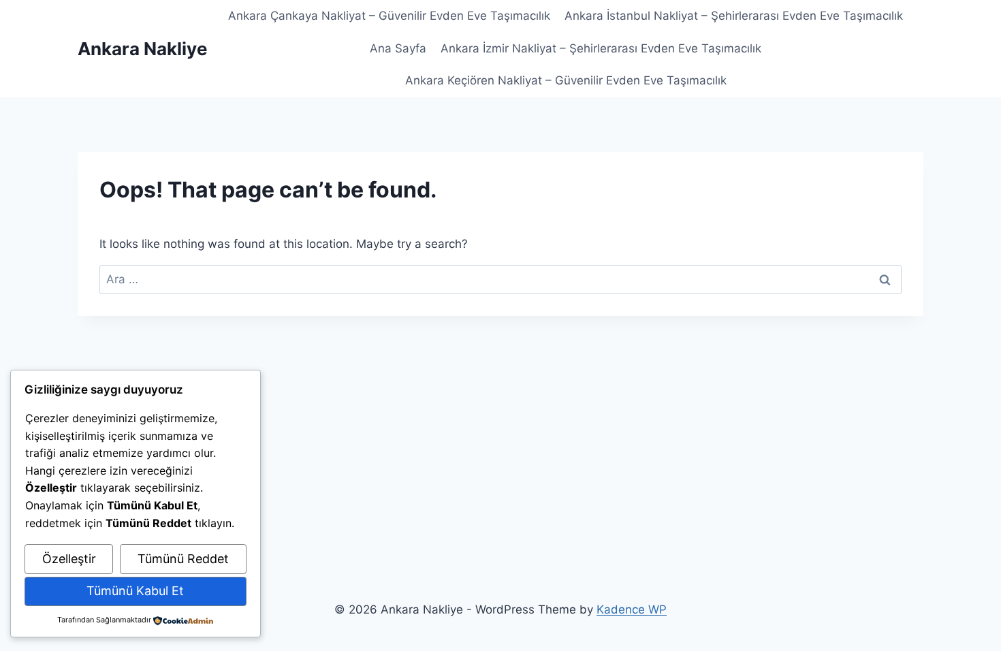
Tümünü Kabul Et (135, 591)
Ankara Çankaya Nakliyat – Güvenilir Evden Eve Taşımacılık (389, 15)
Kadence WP (632, 609)
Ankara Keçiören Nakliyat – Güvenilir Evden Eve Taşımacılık (566, 80)
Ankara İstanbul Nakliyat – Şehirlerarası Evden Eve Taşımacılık (734, 15)
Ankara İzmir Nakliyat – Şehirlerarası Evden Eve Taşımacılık (601, 48)
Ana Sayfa (398, 48)
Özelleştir (69, 559)
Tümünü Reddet (183, 559)
